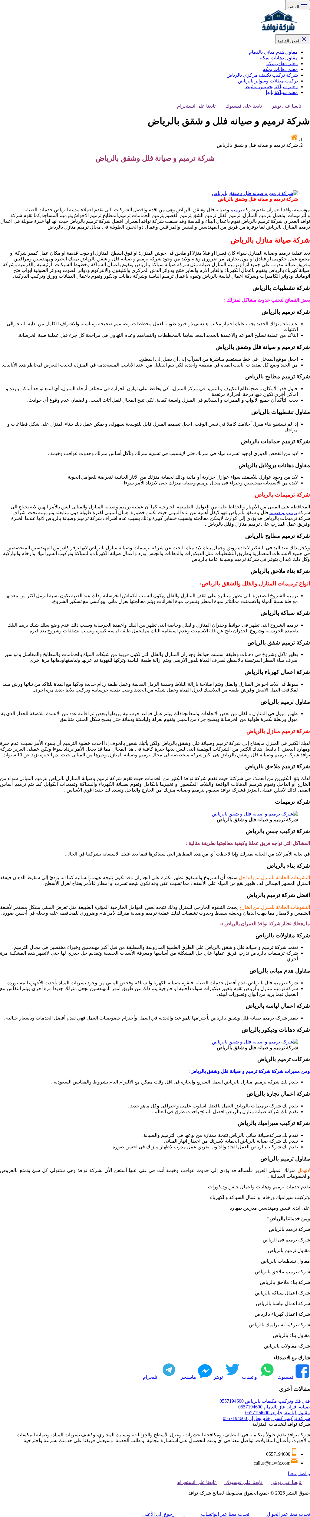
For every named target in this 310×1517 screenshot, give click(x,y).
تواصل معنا (299, 1473)
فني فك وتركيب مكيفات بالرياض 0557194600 (264, 1401)
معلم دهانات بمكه (280, 69)
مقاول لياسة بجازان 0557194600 (277, 1412)
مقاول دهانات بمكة (279, 57)
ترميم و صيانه (283, 512)
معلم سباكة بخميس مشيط (271, 86)
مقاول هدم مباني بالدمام (273, 52)
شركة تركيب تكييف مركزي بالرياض (262, 75)
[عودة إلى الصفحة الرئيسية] (294, 139)
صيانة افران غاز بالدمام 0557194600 (274, 1406)
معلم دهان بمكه (282, 63)
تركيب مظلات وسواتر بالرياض (268, 80)
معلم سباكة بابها (282, 92)
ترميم (236, 209)
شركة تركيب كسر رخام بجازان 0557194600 (266, 1418)
